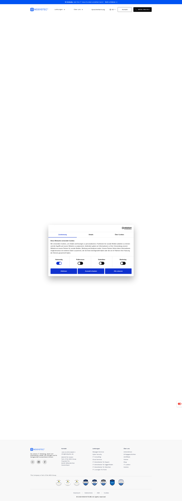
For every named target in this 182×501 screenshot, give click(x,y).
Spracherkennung (98, 9)
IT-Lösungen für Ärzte (100, 469)
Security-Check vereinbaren (77, 311)
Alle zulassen (118, 271)
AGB (98, 493)
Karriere (126, 467)
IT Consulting (97, 457)
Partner (126, 459)
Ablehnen (64, 271)
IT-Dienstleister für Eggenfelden (103, 464)
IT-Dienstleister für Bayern (101, 462)
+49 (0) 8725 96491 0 (68, 452)
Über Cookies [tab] (119, 234)
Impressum (76, 493)
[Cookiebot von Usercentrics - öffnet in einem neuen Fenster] (123, 228)
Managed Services (106, 119)
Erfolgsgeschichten (130, 454)
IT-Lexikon (127, 464)
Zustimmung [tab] (62, 234)
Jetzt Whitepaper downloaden (78, 189)
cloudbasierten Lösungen (120, 436)
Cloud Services (97, 459)
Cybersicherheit (81, 436)
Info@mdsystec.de (67, 454)
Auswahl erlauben (91, 271)
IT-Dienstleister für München (102, 467)
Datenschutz (89, 493)
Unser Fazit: (36, 115)
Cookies (106, 493)
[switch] (80, 263)
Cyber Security (97, 454)
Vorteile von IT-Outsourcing (42, 93)
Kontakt (125, 9)
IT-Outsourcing (113, 79)
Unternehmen (128, 452)
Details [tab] (91, 234)
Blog (125, 462)
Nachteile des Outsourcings (42, 99)
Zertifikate (127, 457)
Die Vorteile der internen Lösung (44, 77)
